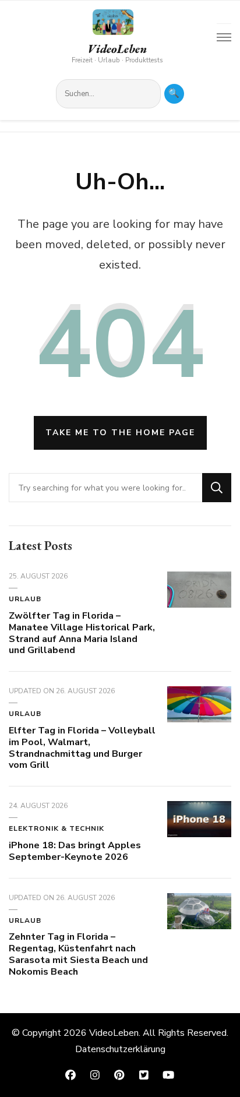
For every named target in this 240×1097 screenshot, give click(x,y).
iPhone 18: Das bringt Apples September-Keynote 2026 (75, 851)
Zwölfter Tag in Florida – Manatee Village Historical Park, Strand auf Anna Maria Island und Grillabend (82, 633)
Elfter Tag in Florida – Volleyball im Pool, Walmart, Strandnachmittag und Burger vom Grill (82, 747)
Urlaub (25, 599)
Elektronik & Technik (56, 828)
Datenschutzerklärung (120, 1049)
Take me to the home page (120, 432)
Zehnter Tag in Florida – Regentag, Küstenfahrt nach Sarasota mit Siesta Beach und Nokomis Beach (78, 954)
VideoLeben (117, 49)
